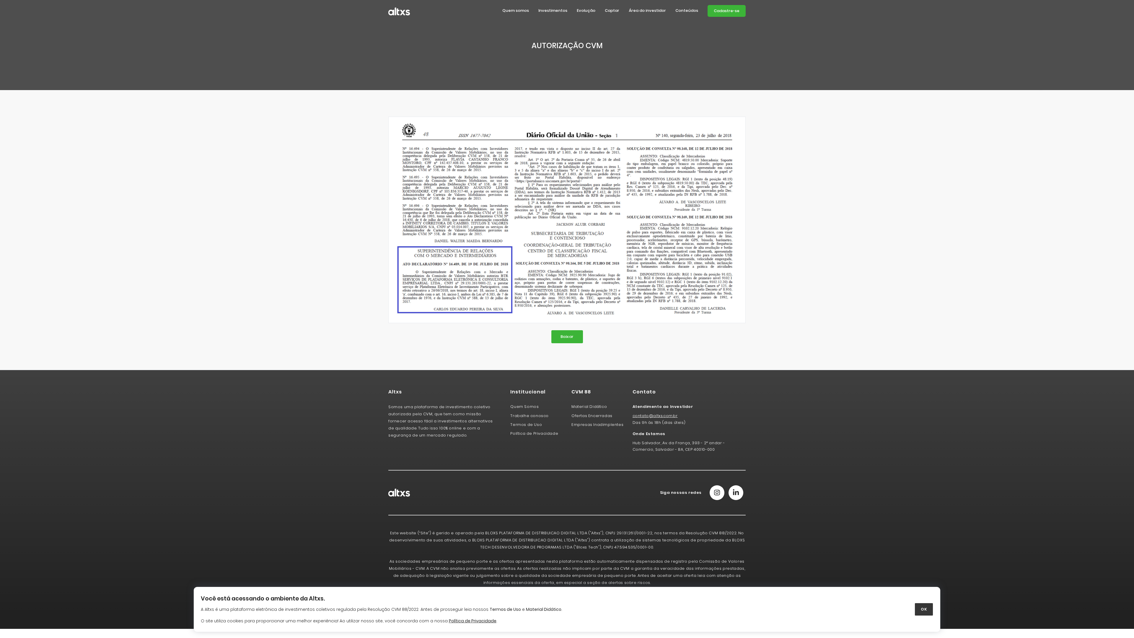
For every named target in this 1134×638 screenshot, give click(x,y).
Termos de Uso (505, 609)
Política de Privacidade (534, 433)
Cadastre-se (726, 11)
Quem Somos (524, 406)
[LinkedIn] (736, 492)
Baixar (567, 336)
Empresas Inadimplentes (597, 424)
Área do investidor (647, 10)
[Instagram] (717, 492)
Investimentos (552, 10)
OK (924, 609)
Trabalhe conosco (529, 416)
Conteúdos (686, 10)
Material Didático (543, 609)
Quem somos (515, 10)
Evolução (586, 10)
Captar (612, 10)
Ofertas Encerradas (591, 416)
